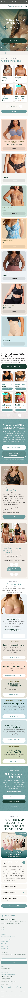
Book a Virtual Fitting (14, 447)
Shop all (14, 111)
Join (14, 962)
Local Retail (4, 934)
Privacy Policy (4, 943)
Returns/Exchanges (6, 939)
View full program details (14, 791)
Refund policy (4, 989)
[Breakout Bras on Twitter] (2, 987)
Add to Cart (7, 388)
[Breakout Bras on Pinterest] (13, 987)
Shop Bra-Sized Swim (14, 366)
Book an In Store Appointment (14, 454)
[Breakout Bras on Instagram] (9, 987)
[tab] (11, 106)
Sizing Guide (4, 946)
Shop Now (14, 46)
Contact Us (4, 932)
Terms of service (11, 989)
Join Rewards (14, 801)
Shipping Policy (5, 941)
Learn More (14, 517)
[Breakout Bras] (14, 6)
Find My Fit (14, 41)
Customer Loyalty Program (8, 936)
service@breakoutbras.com (8, 974)
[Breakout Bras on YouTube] (17, 987)
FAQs (2, 929)
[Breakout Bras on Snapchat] (20, 987)
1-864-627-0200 (5, 972)
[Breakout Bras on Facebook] (6, 987)
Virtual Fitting (4, 948)
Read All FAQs (14, 905)
